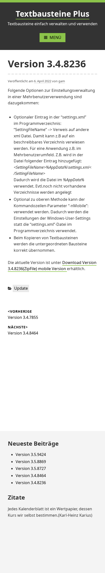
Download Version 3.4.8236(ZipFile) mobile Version (52, 266)
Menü (55, 37)
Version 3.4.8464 (31, 475)
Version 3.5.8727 (31, 468)
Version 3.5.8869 (31, 461)
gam (61, 81)
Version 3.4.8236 (31, 482)
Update (21, 288)
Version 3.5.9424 (31, 454)
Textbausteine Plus (52, 13)
